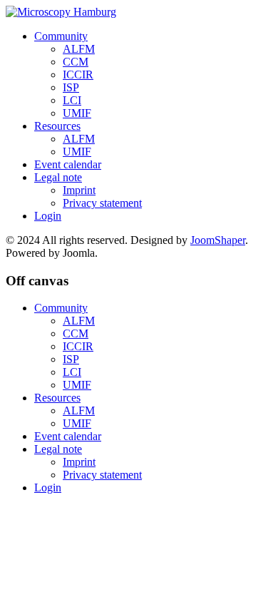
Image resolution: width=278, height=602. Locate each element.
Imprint (79, 190)
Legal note (58, 177)
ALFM (79, 49)
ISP (71, 87)
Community (61, 36)
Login (47, 216)
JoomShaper (217, 240)
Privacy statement (102, 203)
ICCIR (78, 74)
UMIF (77, 113)
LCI (72, 100)
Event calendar (67, 164)
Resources (57, 126)
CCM (75, 62)
